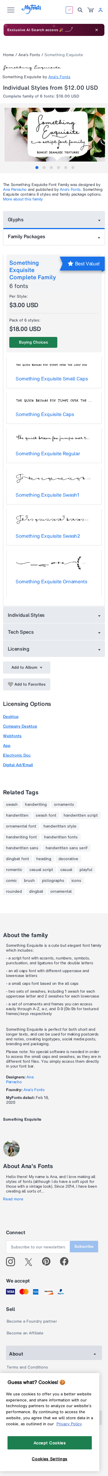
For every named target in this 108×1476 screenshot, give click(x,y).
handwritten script (81, 815)
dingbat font (17, 858)
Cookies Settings (50, 1459)
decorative (68, 858)
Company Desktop (20, 726)
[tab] (36, 168)
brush (29, 880)
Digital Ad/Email (18, 765)
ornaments (64, 804)
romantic (14, 869)
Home (8, 55)
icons (76, 880)
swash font (46, 815)
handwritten (17, 815)
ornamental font (21, 826)
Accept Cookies (50, 1443)
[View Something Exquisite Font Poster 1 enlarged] (54, 135)
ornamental (61, 891)
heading (43, 858)
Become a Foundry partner (32, 1321)
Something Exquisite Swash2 (48, 535)
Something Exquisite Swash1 (47, 494)
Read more (13, 1199)
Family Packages (26, 236)
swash (12, 804)
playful (86, 869)
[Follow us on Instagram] (13, 1261)
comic (11, 880)
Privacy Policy (69, 1424)
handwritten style (60, 826)
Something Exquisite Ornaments (51, 581)
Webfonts (12, 736)
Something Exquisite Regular (48, 453)
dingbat (36, 891)
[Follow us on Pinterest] (49, 1261)
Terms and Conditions (27, 1367)
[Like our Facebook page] (67, 1261)
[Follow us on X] (31, 1261)
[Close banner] (96, 30)
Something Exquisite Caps (45, 414)
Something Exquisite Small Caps (52, 378)
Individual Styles (26, 615)
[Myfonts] (32, 12)
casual (66, 869)
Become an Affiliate (25, 1333)
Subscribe (84, 1246)
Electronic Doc (17, 755)
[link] (90, 10)
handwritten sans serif (67, 848)
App (6, 745)
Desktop (11, 716)
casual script (41, 869)
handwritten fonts (61, 837)
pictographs (53, 880)
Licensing (18, 648)
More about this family (23, 199)
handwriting (36, 804)
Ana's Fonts (29, 55)
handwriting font (21, 837)
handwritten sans (22, 848)
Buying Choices (33, 342)
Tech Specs (21, 632)
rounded (14, 891)
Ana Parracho (15, 189)
